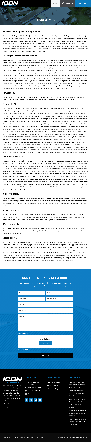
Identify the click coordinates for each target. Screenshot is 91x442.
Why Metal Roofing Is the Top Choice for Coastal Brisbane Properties (78, 413)
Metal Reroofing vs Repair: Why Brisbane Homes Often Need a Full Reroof (77, 384)
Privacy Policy (74, 437)
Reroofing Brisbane (52, 386)
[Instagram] (35, 400)
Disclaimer (83, 437)
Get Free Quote (84, 4)
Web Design (60, 437)
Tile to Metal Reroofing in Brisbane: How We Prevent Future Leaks (77, 393)
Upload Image (23, 334)
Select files (45, 343)
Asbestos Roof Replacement (55, 389)
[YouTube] (40, 400)
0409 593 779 (69, 4)
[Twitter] (31, 400)
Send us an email (33, 394)
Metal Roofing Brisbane (54, 382)
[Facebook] (26, 400)
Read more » (6, 407)
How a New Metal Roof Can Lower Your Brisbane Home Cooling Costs (77, 421)
